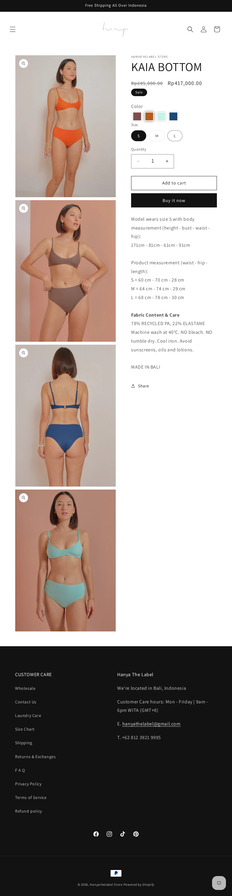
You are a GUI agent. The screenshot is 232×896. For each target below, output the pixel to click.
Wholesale (25, 688)
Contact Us (26, 702)
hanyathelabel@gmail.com (151, 724)
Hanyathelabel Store (106, 884)
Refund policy (28, 811)
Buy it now (174, 200)
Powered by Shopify (139, 884)
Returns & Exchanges (35, 756)
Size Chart (25, 729)
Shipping (23, 742)
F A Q (20, 770)
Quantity (138, 149)
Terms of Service (31, 797)
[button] (12, 29)
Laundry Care (28, 715)
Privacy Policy (28, 784)
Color (137, 106)
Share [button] (143, 386)
